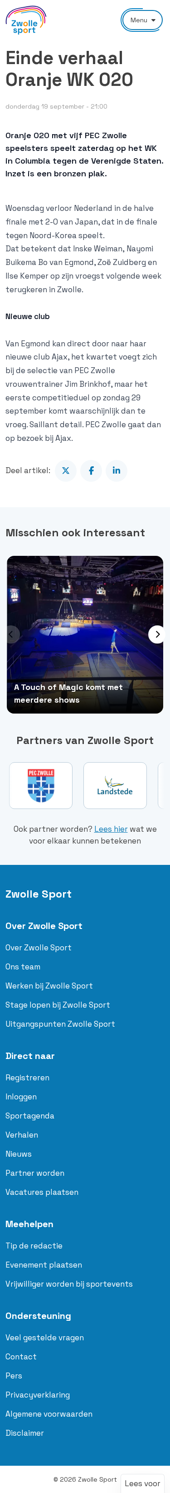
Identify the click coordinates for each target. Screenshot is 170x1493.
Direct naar (30, 1056)
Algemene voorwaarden (48, 1414)
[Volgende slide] (157, 634)
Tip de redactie (34, 1246)
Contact (21, 1357)
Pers (13, 1376)
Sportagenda (29, 1116)
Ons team (22, 967)
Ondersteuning (38, 1316)
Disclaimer (24, 1433)
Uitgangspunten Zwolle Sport (60, 1024)
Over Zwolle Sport (44, 926)
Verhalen (21, 1135)
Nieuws (18, 1154)
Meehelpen (29, 1224)
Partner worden (34, 1173)
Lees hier (111, 829)
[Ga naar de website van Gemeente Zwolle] (125, 785)
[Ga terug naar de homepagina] (26, 20)
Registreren (27, 1078)
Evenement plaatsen (43, 1265)
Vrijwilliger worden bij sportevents (69, 1284)
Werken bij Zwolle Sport (49, 986)
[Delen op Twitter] (66, 471)
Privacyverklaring (37, 1395)
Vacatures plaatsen (41, 1192)
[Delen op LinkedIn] (116, 471)
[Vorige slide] (11, 634)
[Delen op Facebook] (91, 471)
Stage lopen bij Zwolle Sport (57, 1005)
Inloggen (21, 1097)
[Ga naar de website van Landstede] (51, 785)
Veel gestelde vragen (44, 1338)
